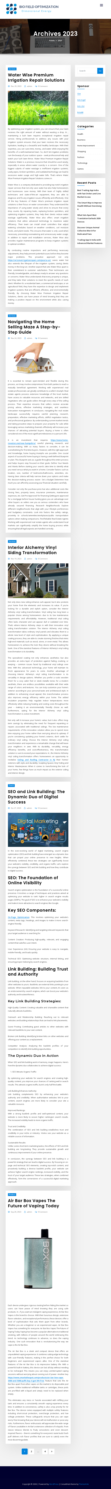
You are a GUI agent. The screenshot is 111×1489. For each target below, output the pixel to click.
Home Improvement (86, 145)
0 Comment (43, 86)
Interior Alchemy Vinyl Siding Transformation (32, 550)
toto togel (81, 100)
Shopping (81, 151)
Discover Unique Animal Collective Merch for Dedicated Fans (88, 230)
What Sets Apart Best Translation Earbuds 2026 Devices (88, 218)
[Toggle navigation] (101, 5)
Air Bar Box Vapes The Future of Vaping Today (33, 1203)
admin (29, 86)
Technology (82, 163)
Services (12, 69)
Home (52, 40)
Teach (11, 785)
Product (12, 1194)
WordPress (54, 1484)
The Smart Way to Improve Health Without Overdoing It (89, 206)
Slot (79, 93)
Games (80, 168)
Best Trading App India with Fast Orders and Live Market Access (89, 193)
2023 (60, 40)
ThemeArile (84, 1484)
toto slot (80, 106)
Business (81, 139)
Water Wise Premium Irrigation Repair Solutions (36, 77)
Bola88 (80, 112)
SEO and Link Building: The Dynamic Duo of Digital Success (36, 797)
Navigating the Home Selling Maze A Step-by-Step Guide (34, 327)
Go (100, 70)
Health (80, 134)
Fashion (80, 157)
